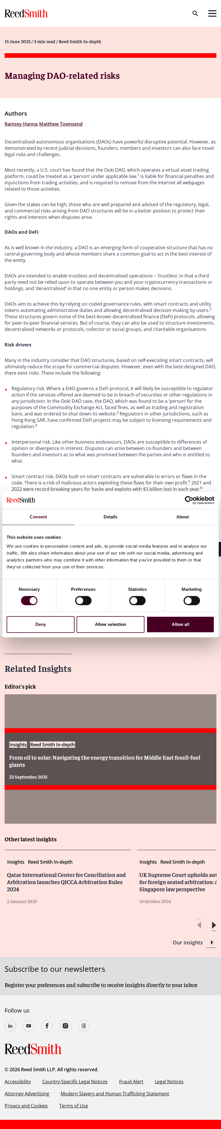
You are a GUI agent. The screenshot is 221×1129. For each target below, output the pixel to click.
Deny (40, 624)
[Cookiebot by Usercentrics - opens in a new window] (189, 500)
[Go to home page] (27, 13)
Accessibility (18, 1081)
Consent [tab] (38, 516)
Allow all (180, 624)
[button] (214, 925)
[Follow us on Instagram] (65, 1026)
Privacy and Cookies (26, 1106)
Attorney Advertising (27, 1093)
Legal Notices (169, 1081)
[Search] (195, 13)
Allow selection (110, 624)
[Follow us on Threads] (84, 1026)
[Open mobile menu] (212, 13)
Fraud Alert (131, 1081)
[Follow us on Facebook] (47, 1026)
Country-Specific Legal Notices (75, 1081)
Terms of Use (73, 1106)
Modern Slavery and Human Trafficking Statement (115, 1093)
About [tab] (182, 516)
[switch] (83, 600)
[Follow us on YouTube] (29, 1026)
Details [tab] (111, 516)
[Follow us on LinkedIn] (10, 1026)
